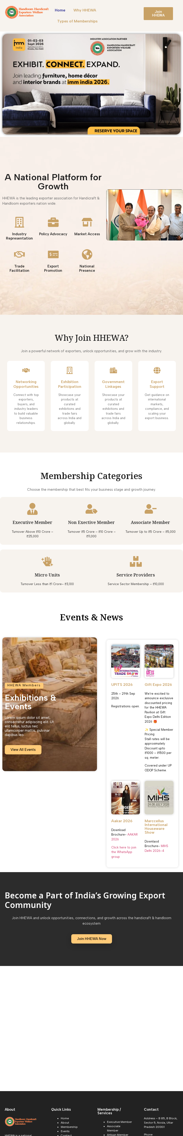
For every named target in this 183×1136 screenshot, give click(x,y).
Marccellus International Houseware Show (156, 827)
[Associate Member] (151, 509)
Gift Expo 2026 (158, 684)
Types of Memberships (77, 21)
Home (60, 10)
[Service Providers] (136, 561)
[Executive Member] (32, 509)
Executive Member (32, 522)
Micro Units (47, 575)
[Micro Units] (47, 561)
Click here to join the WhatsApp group (123, 852)
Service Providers (136, 575)
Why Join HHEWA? (91, 338)
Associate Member (150, 522)
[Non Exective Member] (91, 509)
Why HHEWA (84, 10)
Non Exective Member (91, 522)
